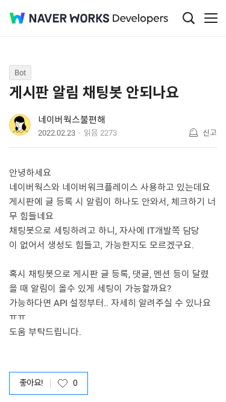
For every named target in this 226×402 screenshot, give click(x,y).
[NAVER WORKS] (59, 18)
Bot (20, 72)
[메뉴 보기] (211, 18)
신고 (209, 132)
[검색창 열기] (189, 18)
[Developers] (140, 19)
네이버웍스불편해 (71, 120)
